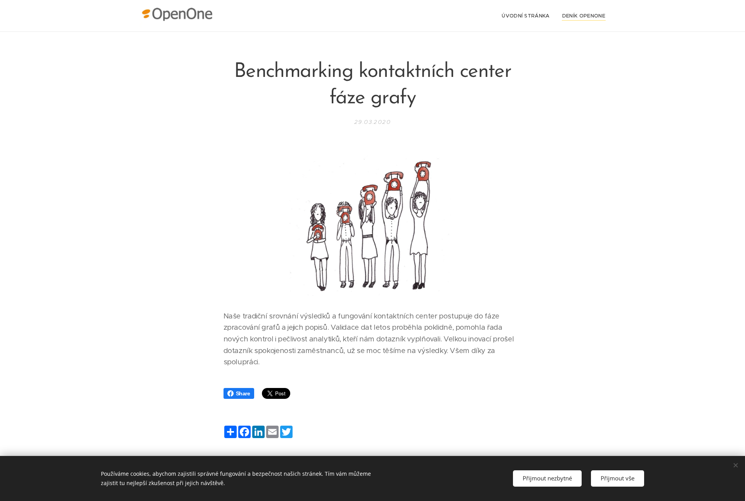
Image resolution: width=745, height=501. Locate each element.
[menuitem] (528, 16)
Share (243, 393)
